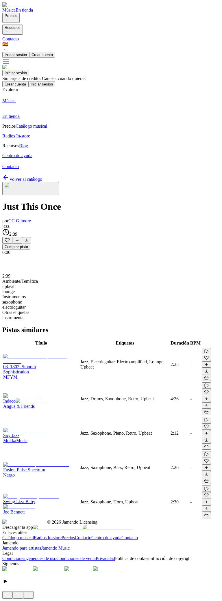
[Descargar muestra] (26, 240)
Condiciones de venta (76, 558)
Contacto (10, 38)
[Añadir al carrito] (206, 378)
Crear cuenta (42, 55)
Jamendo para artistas (21, 548)
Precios (11, 16)
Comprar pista (16, 247)
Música (9, 10)
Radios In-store (48, 537)
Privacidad (105, 558)
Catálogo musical (18, 537)
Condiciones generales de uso (29, 558)
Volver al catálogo (25, 179)
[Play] (30, 188)
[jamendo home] (12, 4)
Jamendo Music (55, 548)
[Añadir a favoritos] (7, 240)
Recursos (13, 27)
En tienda (24, 10)
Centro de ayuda (106, 537)
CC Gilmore (19, 220)
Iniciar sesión (16, 55)
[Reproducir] (206, 351)
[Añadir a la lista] (17, 240)
